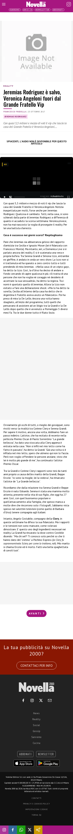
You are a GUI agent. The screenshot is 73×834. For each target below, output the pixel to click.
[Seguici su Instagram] (4, 830)
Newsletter (42, 10)
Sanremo (15, 10)
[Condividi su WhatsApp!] (21, 830)
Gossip (36, 731)
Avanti (35, 613)
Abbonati (58, 10)
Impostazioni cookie (36, 809)
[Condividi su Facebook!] (12, 830)
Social (36, 725)
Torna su (36, 815)
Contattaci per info (37, 666)
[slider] (19, 197)
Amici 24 (27, 10)
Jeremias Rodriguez (15, 116)
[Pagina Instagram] (69, 4)
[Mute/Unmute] (10, 197)
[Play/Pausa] (4, 197)
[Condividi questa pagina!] (38, 830)
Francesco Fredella (14, 111)
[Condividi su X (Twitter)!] (29, 830)
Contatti (36, 798)
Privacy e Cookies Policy (36, 804)
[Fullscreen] (68, 197)
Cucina (36, 743)
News (36, 713)
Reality (8, 86)
